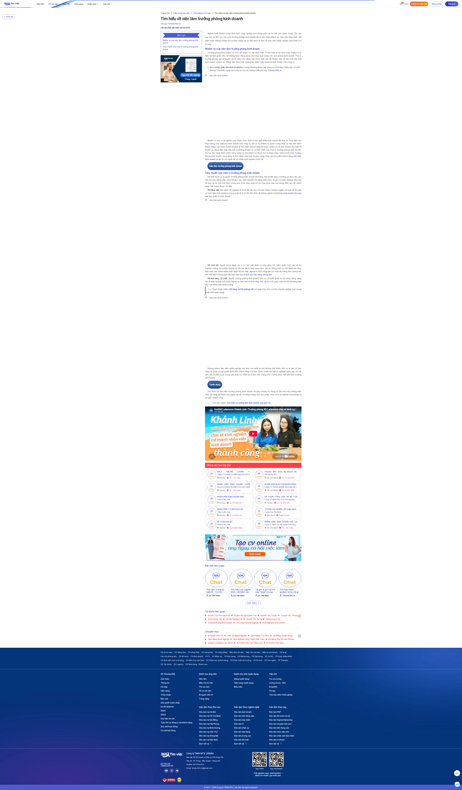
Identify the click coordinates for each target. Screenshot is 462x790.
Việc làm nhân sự (241, 728)
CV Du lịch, (258, 660)
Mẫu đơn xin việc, (236, 652)
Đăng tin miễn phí (419, 4)
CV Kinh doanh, (197, 656)
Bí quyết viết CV (215, 635)
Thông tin (165, 683)
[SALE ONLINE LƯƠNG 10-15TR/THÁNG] (212, 474)
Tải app (272, 691)
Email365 (273, 687)
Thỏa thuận (166, 695)
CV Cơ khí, (269, 656)
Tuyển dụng (214, 384)
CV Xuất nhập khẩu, (283, 656)
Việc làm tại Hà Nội (207, 712)
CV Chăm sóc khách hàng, (217, 660)
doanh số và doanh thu (245, 615)
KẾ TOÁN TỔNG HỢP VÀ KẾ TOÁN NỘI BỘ (282, 496)
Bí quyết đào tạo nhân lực (249, 643)
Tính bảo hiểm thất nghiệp (280, 695)
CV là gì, (283, 652)
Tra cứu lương (275, 679)
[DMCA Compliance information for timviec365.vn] (179, 780)
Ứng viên (66, 4)
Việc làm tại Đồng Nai (208, 736)
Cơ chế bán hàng (168, 730)
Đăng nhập (437, 4)
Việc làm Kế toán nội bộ (279, 716)
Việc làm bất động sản (244, 716)
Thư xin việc (204, 687)
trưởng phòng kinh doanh (219, 623)
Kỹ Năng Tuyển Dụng (282, 635)
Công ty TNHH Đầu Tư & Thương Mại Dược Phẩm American (280, 499)
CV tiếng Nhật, (221, 652)
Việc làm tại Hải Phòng (209, 724)
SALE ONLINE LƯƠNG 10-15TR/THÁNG (234, 471)
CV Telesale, (283, 660)
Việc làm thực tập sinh (279, 732)
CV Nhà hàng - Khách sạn (196, 664)
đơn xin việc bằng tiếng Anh (259, 274)
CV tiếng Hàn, (207, 652)
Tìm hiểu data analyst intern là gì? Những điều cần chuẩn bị (289, 590)
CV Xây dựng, (257, 656)
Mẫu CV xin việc (206, 683)
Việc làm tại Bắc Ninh (208, 740)
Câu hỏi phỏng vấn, (169, 656)
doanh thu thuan (289, 615)
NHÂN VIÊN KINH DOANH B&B (230, 496)
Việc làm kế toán (241, 740)
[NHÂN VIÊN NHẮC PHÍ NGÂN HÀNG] (259, 487)
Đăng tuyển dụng (241, 679)
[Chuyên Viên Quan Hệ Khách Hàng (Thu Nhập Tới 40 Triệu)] (259, 474)
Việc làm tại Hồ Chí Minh (210, 716)
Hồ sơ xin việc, (167, 652)
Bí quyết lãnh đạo (275, 643)
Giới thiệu (165, 679)
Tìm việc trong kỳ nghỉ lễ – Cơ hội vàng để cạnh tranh (216, 590)
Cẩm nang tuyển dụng (243, 683)
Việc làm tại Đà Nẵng (208, 720)
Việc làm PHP (275, 712)
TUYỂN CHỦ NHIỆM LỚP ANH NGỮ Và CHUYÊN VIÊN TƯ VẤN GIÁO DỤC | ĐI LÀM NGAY (282, 509)
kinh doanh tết (214, 619)
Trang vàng (204, 699)
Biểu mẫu (238, 687)
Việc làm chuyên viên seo (280, 724)
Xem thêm (252, 603)
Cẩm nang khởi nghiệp (218, 639)
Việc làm (40, 4)
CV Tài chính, (166, 664)
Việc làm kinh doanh (243, 712)
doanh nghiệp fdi (234, 619)
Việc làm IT (239, 724)
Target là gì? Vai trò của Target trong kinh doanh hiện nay (265, 590)
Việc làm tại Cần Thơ (208, 732)
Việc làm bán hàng (242, 732)
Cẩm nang (78, 4)
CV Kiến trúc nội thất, (195, 660)
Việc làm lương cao (242, 736)
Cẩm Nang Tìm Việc (259, 635)
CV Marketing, (244, 656)
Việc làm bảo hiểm (242, 720)
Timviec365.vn (174, 23)
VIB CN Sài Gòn (271, 474)
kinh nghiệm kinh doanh (273, 623)
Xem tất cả (204, 744)
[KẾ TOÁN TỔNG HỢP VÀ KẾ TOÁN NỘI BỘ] (259, 499)
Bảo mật (164, 699)
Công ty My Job (223, 499)
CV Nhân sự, (217, 656)
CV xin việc (53, 4)
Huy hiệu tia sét (168, 718)
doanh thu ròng (254, 619)
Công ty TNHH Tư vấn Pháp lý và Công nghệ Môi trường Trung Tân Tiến (280, 524)
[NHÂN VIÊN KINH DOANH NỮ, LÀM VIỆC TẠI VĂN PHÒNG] (259, 524)
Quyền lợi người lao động (220, 643)
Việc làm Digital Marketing (280, 720)
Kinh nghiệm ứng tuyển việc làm (248, 639)
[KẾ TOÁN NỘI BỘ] (212, 524)
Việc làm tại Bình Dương (209, 728)
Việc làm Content (277, 740)
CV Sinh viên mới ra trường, (172, 660)
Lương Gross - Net (277, 683)
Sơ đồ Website (167, 707)
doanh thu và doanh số (218, 615)
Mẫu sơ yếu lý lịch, (270, 652)
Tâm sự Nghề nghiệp (237, 635)
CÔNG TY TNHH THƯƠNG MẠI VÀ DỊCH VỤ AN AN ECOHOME (234, 474)
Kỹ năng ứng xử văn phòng (281, 639)
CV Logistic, (179, 664)
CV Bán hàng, (230, 656)
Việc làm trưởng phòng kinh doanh (225, 166)
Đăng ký (451, 4)
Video (163, 711)
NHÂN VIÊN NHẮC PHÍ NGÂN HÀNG (280, 484)
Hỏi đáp (164, 687)
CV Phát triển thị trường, (241, 660)
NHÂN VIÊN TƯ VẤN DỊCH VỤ (230, 509)
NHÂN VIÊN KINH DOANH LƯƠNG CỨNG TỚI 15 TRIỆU (234, 484)
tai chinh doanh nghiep (247, 623)
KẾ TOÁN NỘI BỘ (224, 521)
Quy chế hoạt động (169, 726)
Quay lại (8, 17)
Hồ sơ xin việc (205, 691)
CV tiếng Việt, (194, 652)
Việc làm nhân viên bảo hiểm (281, 736)
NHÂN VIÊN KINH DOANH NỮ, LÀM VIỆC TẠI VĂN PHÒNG (282, 521)
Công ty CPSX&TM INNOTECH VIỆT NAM (233, 487)
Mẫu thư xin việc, (253, 652)
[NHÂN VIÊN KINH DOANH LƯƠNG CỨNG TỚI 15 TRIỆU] (212, 487)
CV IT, (207, 656)
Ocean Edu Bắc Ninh (273, 512)
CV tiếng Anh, (180, 652)
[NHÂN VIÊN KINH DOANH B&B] (212, 499)
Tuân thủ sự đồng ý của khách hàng (176, 722)
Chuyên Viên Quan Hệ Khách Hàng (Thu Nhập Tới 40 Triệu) (282, 471)
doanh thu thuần (268, 615)
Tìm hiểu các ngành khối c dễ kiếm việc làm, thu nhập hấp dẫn (240, 590)
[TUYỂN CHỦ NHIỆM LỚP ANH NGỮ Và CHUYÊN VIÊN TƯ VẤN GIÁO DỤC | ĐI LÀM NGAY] (259, 512)
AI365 (163, 715)
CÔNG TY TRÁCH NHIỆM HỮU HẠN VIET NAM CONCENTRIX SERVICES (281, 487)
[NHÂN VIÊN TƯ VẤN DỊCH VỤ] (212, 512)
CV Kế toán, (184, 656)
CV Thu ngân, (270, 660)
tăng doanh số (273, 619)
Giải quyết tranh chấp (170, 703)
